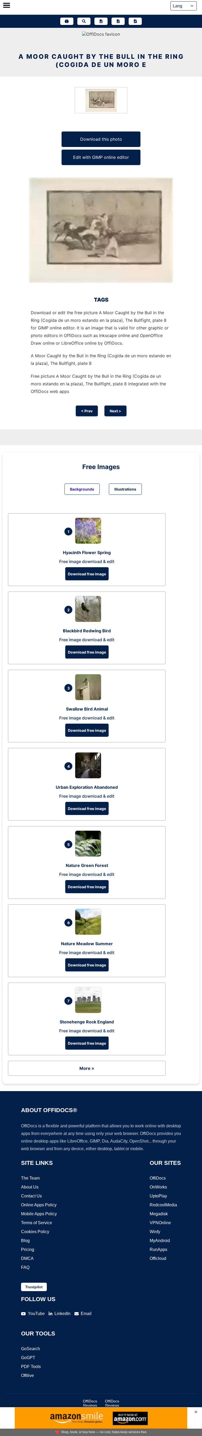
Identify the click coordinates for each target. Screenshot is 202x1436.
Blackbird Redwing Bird (87, 630)
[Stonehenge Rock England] (89, 1011)
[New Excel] (118, 21)
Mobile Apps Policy (39, 1214)
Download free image (87, 574)
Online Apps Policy (39, 1205)
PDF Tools (31, 1366)
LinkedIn (62, 1313)
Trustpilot (34, 1287)
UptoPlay (158, 1196)
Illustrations (125, 489)
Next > (115, 411)
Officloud (158, 1258)
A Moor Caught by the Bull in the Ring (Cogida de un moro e (101, 61)
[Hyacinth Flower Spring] (89, 542)
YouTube (36, 1313)
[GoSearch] (83, 21)
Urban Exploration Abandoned (87, 787)
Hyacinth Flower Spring (87, 552)
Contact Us (31, 1196)
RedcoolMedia (163, 1205)
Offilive (27, 1375)
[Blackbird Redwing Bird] (89, 620)
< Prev (87, 411)
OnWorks (158, 1187)
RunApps (158, 1249)
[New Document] (101, 21)
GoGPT (28, 1357)
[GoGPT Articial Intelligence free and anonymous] (66, 21)
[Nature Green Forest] (89, 855)
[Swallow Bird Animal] (89, 698)
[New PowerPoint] (135, 21)
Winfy (155, 1231)
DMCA (27, 1258)
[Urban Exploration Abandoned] (89, 777)
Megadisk (159, 1214)
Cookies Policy (35, 1231)
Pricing (27, 1249)
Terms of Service (36, 1223)
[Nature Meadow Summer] (89, 933)
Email (86, 1313)
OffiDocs (158, 1178)
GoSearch (30, 1348)
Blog (25, 1240)
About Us (29, 1187)
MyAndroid (160, 1240)
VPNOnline (160, 1223)
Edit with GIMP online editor (101, 157)
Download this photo (101, 139)
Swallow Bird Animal (87, 709)
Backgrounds (82, 489)
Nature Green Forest (87, 865)
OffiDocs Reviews (90, 1403)
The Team (30, 1178)
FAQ (25, 1267)
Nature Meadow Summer (87, 943)
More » (86, 1068)
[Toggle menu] (7, 5)
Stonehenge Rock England (87, 1021)
